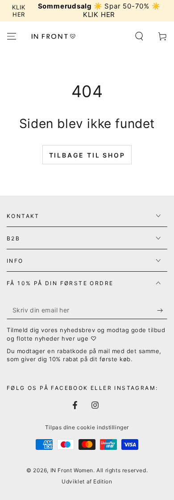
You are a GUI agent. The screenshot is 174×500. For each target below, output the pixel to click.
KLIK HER (18, 11)
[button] (139, 36)
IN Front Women (71, 470)
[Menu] (11, 36)
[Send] (162, 310)
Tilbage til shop (87, 155)
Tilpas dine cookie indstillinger (87, 427)
